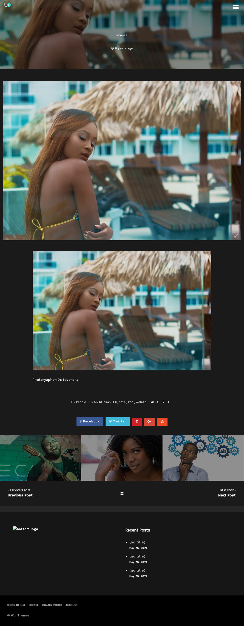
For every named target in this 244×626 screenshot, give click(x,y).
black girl (110, 402)
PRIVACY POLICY (52, 605)
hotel (122, 402)
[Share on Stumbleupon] (162, 422)
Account (71, 605)
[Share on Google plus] (149, 422)
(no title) (137, 542)
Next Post (227, 493)
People (122, 35)
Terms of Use (16, 605)
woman (141, 402)
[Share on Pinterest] (137, 422)
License (34, 605)
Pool (131, 402)
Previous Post (20, 493)
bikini (98, 402)
